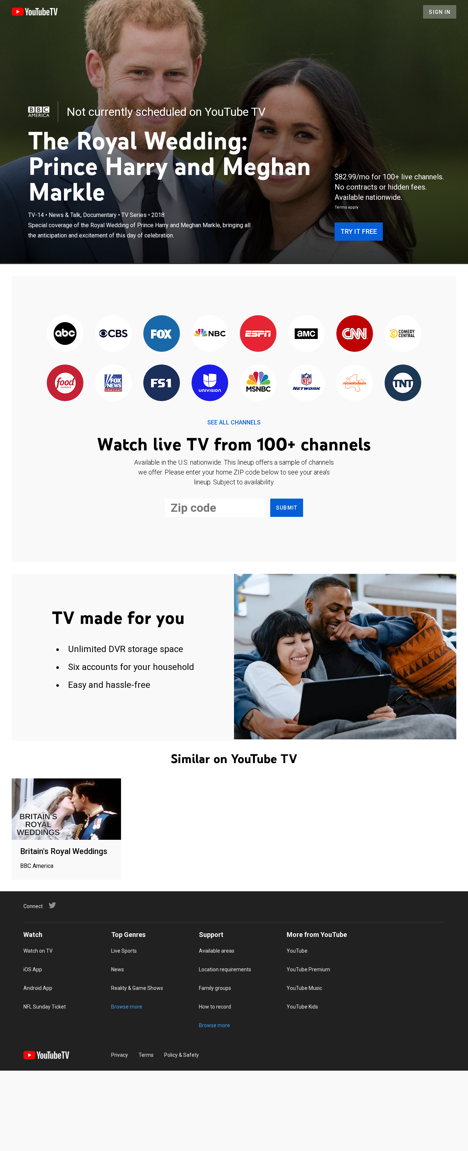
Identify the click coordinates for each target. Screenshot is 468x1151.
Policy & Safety (181, 1055)
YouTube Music (304, 988)
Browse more (126, 1007)
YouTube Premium (308, 969)
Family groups (215, 988)
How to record (215, 1007)
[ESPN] (258, 334)
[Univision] (210, 383)
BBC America (36, 865)
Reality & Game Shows (137, 988)
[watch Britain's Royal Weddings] (66, 809)
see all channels (234, 422)
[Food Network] (65, 383)
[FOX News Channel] (113, 383)
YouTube (297, 951)
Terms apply (346, 207)
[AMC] (306, 334)
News (117, 969)
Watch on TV (38, 951)
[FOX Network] (161, 334)
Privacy (119, 1055)
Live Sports (124, 951)
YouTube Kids (302, 1007)
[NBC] (210, 334)
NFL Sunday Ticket (44, 1007)
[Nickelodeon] (355, 383)
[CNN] (355, 334)
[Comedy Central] (403, 334)
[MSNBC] (258, 383)
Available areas (216, 951)
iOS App (32, 969)
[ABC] (65, 334)
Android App (37, 988)
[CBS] (113, 334)
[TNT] (403, 383)
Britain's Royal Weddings (63, 851)
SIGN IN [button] (439, 12)
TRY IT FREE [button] (358, 231)
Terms (146, 1055)
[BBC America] (38, 111)
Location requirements (225, 969)
